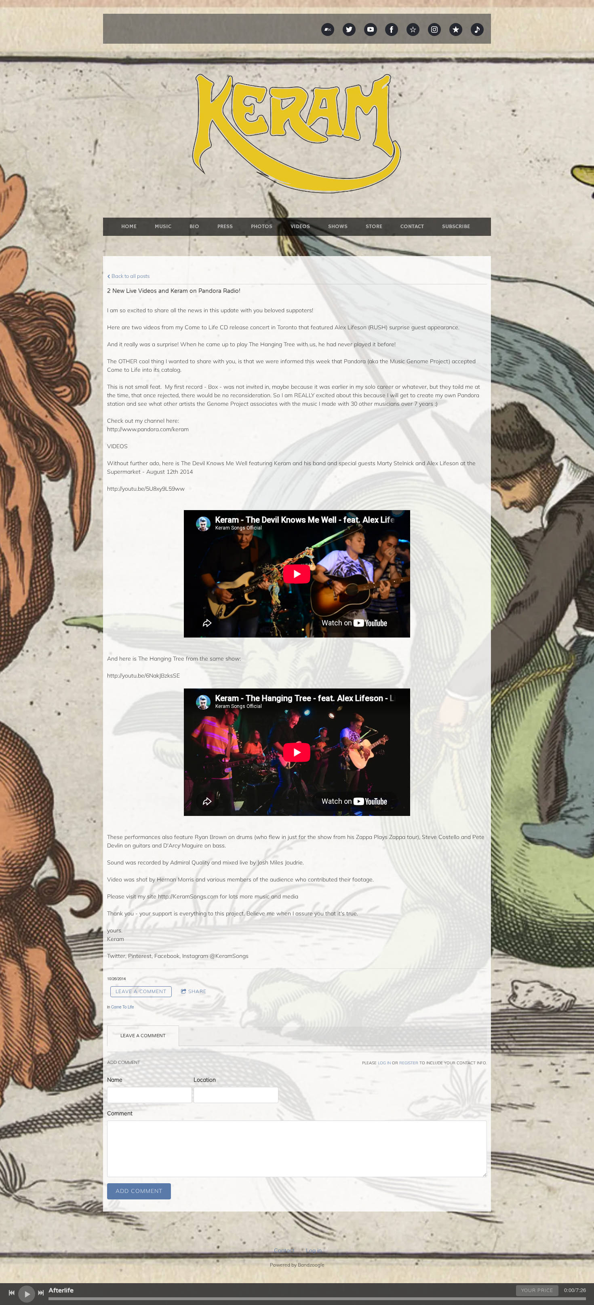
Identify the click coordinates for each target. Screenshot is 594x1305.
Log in (314, 1250)
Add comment (139, 1191)
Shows (338, 226)
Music (163, 226)
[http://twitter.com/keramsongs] (349, 29)
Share (197, 991)
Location (205, 1079)
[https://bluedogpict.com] (477, 29)
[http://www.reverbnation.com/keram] (413, 29)
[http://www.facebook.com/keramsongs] (391, 29)
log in (384, 1062)
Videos (300, 226)
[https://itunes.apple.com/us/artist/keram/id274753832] (455, 29)
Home (129, 226)
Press (225, 226)
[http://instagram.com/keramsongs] (434, 29)
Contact (412, 226)
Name (114, 1079)
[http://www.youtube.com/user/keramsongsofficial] (370, 29)
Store (374, 226)
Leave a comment (141, 991)
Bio (194, 226)
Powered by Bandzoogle (297, 1265)
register (408, 1062)
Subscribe (456, 226)
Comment (120, 1113)
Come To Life (122, 1007)
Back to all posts (130, 276)
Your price (537, 1290)
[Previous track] (11, 1293)
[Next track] (40, 1293)
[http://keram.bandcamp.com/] (327, 29)
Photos (261, 226)
